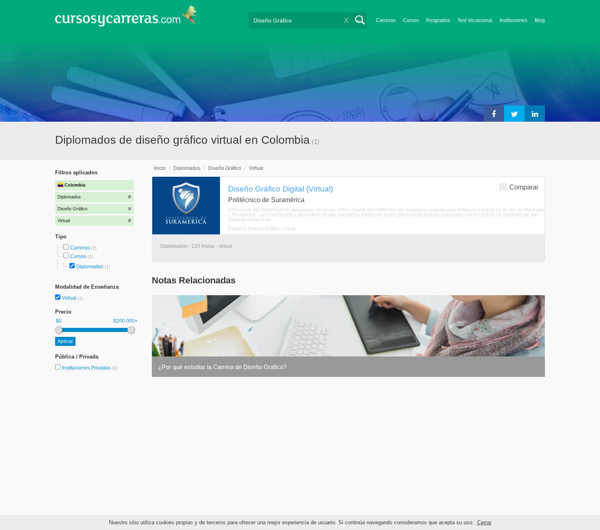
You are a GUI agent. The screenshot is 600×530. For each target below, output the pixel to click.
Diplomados (89, 266)
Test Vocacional (475, 20)
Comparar (523, 187)
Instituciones (513, 20)
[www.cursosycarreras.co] (126, 18)
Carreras (386, 20)
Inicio (160, 168)
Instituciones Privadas (90, 368)
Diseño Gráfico (224, 168)
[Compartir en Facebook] (494, 113)
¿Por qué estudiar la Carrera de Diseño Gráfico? (222, 366)
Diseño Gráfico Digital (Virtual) (280, 188)
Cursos (411, 20)
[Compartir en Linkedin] (534, 113)
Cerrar (484, 522)
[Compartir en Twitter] (514, 113)
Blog (540, 20)
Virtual (70, 298)
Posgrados (438, 20)
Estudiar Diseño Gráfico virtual (262, 229)
